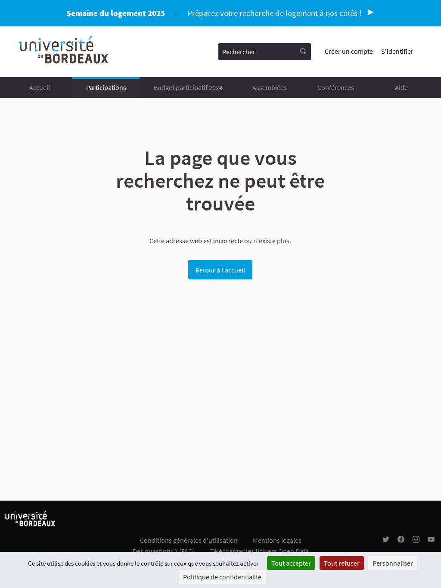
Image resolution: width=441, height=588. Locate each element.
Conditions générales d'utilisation (189, 540)
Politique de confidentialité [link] (222, 577)
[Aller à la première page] (64, 51)
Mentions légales (277, 540)
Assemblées (269, 87)
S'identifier (397, 51)
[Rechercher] (303, 51)
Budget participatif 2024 (188, 87)
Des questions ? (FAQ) (164, 551)
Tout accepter (291, 563)
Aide (401, 87)
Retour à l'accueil (220, 270)
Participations (106, 87)
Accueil (39, 87)
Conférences (335, 87)
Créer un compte (349, 51)
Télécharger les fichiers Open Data (259, 551)
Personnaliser (393, 563)
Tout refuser (342, 563)
